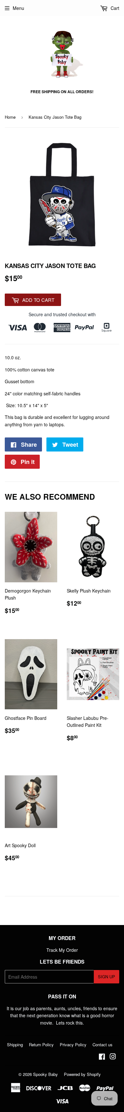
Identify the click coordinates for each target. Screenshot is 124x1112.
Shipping (15, 1044)
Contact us (103, 1044)
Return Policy (41, 1044)
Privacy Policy (73, 1044)
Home (10, 117)
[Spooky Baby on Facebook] (102, 1057)
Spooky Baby (45, 1074)
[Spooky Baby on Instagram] (113, 1057)
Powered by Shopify (82, 1074)
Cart (114, 8)
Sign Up (106, 977)
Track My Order (62, 950)
